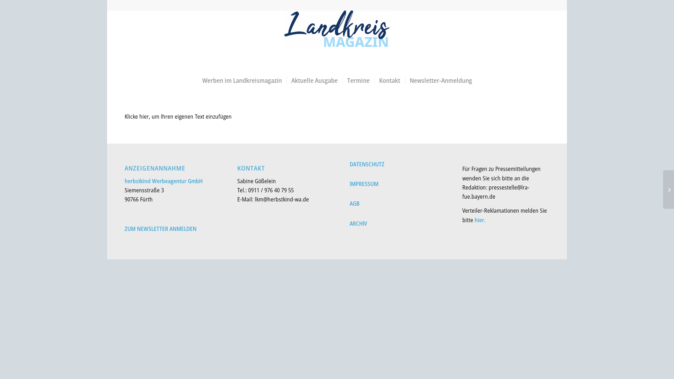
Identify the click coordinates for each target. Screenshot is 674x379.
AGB (354, 203)
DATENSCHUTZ (367, 164)
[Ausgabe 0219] (668, 189)
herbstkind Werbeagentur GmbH (164, 181)
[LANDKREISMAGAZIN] (337, 41)
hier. (480, 220)
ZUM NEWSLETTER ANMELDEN (161, 229)
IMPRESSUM (364, 184)
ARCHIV (358, 223)
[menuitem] (242, 80)
